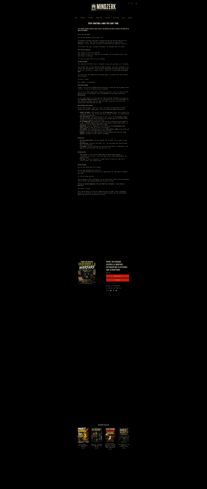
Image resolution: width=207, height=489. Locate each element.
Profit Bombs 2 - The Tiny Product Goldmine (83, 445)
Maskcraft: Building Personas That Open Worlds (96, 445)
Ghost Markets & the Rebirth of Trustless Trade (123, 445)
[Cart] (136, 3)
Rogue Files (99, 17)
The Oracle (116, 17)
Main (76, 17)
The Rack (82, 17)
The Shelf (90, 17)
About (123, 17)
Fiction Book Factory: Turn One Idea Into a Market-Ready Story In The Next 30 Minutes (110, 445)
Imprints (108, 17)
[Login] (132, 3)
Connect (130, 17)
